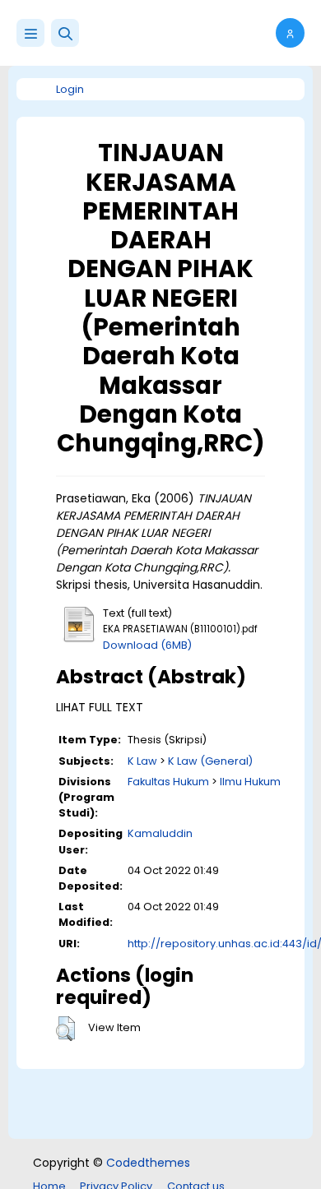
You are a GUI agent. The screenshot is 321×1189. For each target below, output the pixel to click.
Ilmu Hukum (250, 782)
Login (70, 89)
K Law (142, 761)
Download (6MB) (147, 645)
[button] (65, 33)
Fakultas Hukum (168, 782)
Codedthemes (148, 1162)
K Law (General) (210, 761)
